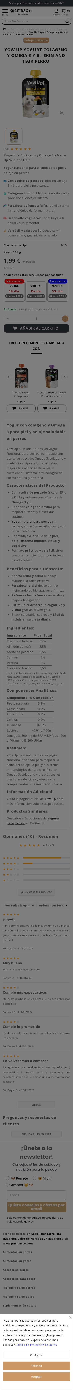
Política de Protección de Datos (36, 1344)
